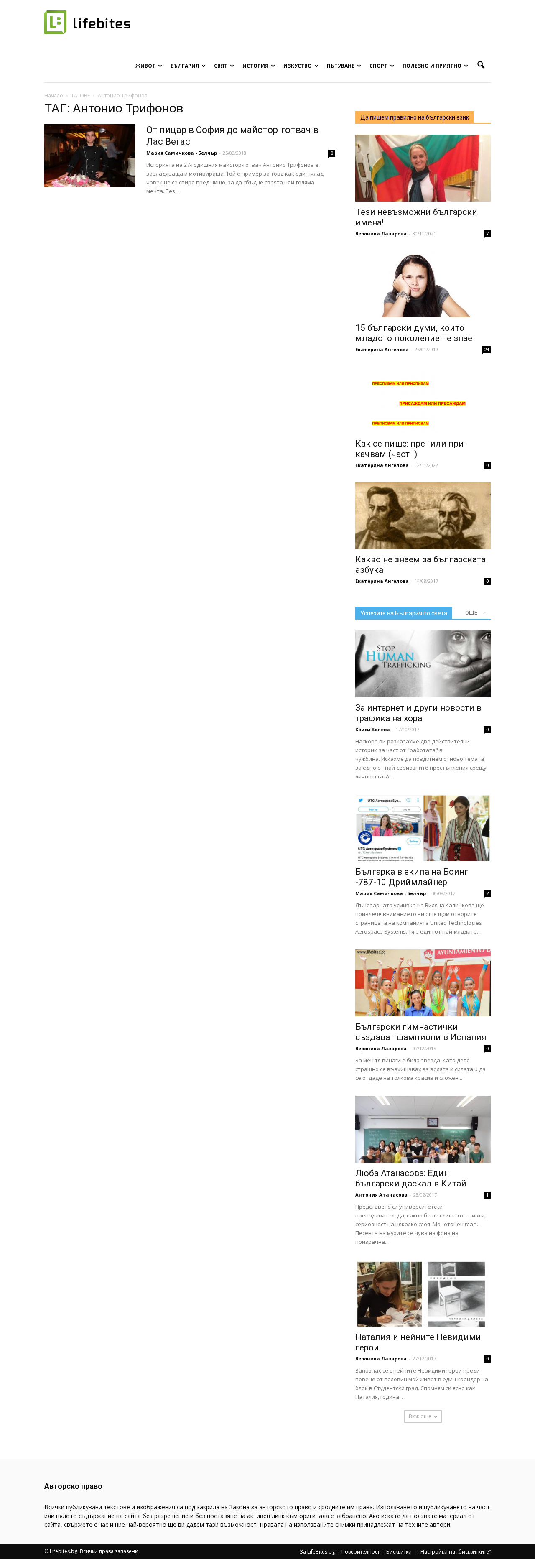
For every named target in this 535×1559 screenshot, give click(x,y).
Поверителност (360, 1551)
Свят (220, 65)
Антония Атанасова (381, 1195)
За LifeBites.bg (317, 1551)
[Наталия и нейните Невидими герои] (423, 1293)
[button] (481, 65)
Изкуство (297, 65)
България (185, 65)
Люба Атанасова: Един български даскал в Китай (410, 1178)
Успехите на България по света (403, 613)
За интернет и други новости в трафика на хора (418, 713)
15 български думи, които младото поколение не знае (413, 333)
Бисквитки (399, 1551)
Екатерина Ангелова (382, 349)
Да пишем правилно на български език (414, 117)
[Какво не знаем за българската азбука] (423, 515)
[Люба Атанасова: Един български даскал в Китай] (423, 1129)
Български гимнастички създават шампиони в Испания (421, 1032)
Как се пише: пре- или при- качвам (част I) (411, 449)
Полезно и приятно (432, 65)
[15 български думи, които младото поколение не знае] (423, 283)
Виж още (420, 1416)
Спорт (378, 65)
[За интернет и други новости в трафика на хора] (423, 663)
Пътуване (340, 65)
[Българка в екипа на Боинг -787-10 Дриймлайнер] (423, 827)
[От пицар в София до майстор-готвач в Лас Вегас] (89, 155)
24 (486, 349)
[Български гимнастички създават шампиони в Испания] (423, 982)
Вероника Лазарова (381, 233)
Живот (145, 65)
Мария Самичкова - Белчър (181, 153)
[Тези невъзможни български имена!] (423, 168)
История (255, 65)
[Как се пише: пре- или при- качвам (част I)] (423, 399)
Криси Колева (372, 729)
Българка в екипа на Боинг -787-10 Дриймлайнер (412, 877)
